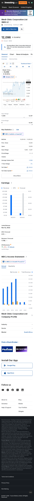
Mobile (21, 403)
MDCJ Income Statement (13, 257)
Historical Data (13, 59)
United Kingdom (26, 7)
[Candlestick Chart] (3, 64)
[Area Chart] (7, 64)
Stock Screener (14, 7)
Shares (4, 7)
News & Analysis (22, 54)
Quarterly (11, 266)
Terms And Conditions (8, 476)
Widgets (21, 411)
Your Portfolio (23, 407)
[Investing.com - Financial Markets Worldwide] (11, 3)
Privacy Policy (5, 483)
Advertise (4, 403)
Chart (12, 54)
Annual (4, 266)
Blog (20, 400)
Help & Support (6, 407)
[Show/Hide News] (13, 64)
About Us (4, 400)
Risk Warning (5, 489)
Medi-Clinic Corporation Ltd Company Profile (14, 315)
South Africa (28, 332)
